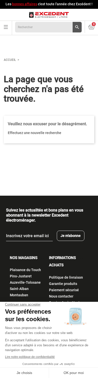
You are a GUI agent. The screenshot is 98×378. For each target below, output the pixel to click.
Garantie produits (63, 284)
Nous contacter (61, 296)
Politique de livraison (66, 277)
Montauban (19, 295)
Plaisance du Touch (25, 270)
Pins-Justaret (21, 276)
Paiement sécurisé (64, 290)
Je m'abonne (71, 236)
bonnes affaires (24, 4)
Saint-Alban (19, 289)
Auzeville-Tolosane (25, 282)
